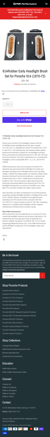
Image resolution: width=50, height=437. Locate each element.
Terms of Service (8, 421)
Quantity (5, 99)
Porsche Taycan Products (12, 333)
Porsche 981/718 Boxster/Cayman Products (19, 316)
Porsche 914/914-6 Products (13, 294)
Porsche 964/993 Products (12, 301)
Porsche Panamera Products (13, 330)
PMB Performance (13, 425)
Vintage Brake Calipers (10, 346)
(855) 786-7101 (11, 412)
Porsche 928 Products (10, 308)
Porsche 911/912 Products (12, 298)
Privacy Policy (7, 419)
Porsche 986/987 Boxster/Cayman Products (19, 312)
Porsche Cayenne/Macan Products (15, 326)
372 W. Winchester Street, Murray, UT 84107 (19, 408)
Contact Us (6, 384)
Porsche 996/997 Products (12, 319)
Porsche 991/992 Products (12, 323)
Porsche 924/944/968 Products (14, 305)
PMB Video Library (9, 369)
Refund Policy (19, 419)
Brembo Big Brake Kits (10, 353)
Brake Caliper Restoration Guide (14, 372)
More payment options (24, 126)
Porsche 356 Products (10, 291)
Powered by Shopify (25, 425)
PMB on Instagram (9, 390)
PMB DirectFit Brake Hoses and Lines (16, 349)
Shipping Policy (31, 419)
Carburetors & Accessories (12, 356)
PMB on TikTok (8, 397)
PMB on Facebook (9, 387)
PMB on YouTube (8, 393)
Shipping (17, 84)
